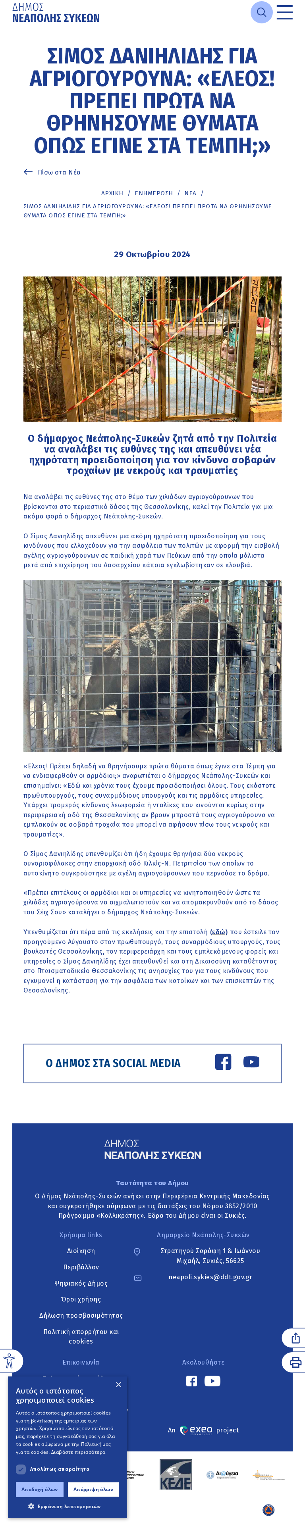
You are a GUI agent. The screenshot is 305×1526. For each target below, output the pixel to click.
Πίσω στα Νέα (59, 172)
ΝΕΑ (190, 193)
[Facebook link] (223, 1063)
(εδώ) (219, 931)
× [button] (118, 1385)
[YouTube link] (251, 1063)
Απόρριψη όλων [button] (93, 1489)
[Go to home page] (56, 12)
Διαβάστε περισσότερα (78, 1452)
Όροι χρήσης (81, 1299)
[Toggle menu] (285, 12)
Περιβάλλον (81, 1267)
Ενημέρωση (154, 193)
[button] (67, 1506)
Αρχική (112, 193)
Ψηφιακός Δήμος (81, 1283)
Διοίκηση (81, 1251)
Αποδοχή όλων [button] (39, 1489)
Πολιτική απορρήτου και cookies (81, 1337)
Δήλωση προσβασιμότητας (81, 1315)
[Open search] (262, 12)
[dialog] (67, 1447)
